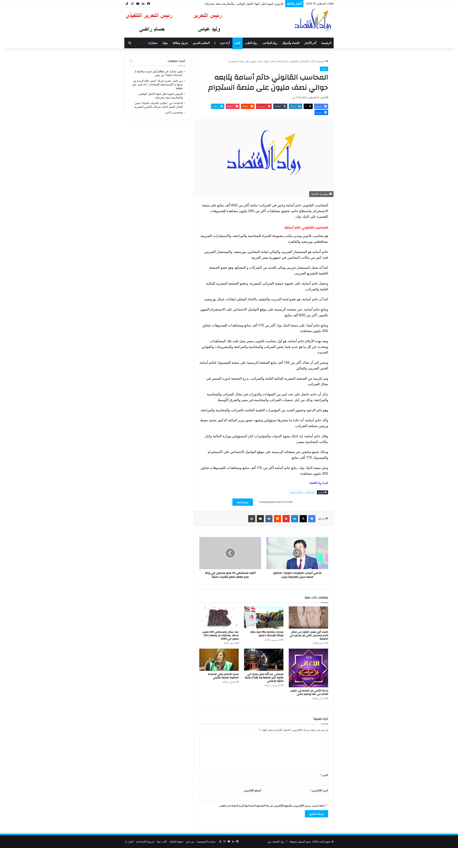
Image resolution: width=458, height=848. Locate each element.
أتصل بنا (129, 841)
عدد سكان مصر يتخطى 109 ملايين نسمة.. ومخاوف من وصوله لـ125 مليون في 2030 (220, 635)
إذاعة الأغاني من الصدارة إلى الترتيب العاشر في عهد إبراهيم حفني (309, 692)
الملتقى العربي (201, 43)
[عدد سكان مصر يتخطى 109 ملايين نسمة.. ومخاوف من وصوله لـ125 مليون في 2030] (219, 617)
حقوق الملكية (176, 841)
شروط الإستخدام (145, 841)
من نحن (190, 841)
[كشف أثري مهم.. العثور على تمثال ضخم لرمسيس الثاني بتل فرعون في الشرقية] (308, 617)
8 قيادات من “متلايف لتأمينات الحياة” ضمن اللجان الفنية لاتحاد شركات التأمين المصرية (231, 3)
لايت (237, 43)
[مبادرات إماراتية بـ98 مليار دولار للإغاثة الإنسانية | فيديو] (263, 617)
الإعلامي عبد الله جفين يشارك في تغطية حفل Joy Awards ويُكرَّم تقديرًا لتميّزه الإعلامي (264, 677)
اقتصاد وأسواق (290, 43)
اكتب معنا (162, 841)
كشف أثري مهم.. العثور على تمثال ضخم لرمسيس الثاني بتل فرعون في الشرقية (309, 635)
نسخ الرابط (243, 502)
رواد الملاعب (269, 43)
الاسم (324, 775)
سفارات (152, 43)
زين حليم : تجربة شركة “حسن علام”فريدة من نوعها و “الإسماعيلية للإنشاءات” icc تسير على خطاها (157, 84)
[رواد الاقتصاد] (313, 20)
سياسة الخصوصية (206, 841)
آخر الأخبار (310, 43)
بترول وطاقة (180, 43)
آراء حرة (225, 43)
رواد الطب (251, 43)
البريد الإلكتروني (319, 790)
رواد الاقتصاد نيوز (276, 841)
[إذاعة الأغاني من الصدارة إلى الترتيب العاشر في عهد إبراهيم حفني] (308, 668)
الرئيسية (326, 43)
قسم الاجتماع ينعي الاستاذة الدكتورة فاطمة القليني (223, 676)
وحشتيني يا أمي (174, 112)
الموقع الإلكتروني (252, 790)
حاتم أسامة (310, 492)
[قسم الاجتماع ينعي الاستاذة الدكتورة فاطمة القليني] (219, 660)
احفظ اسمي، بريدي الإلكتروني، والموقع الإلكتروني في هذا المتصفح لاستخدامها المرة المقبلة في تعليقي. (272, 805)
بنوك (165, 43)
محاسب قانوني (296, 492)
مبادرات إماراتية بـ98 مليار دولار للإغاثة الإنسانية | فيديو (266, 634)
